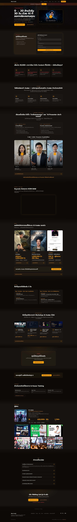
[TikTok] (63, 513)
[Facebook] (62, 513)
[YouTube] (65, 513)
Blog (52, 1)
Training (50, 1)
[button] (38, 174)
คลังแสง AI (63, 1)
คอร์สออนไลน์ (46, 1)
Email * (38, 41)
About (55, 1)
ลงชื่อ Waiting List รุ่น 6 (20, 24)
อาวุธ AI (59, 1)
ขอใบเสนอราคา (64, 519)
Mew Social (13, 1)
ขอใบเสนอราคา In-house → (19, 395)
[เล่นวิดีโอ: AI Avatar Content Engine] (51, 16)
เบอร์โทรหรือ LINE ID (40, 45)
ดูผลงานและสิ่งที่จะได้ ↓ (30, 24)
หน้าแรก (41, 1)
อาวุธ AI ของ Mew (46, 513)
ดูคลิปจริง (22, 249)
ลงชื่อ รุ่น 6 (44, 4)
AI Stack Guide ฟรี (52, 513)
